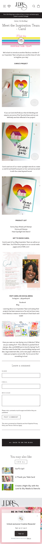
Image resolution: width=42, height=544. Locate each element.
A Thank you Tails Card (25, 477)
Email (5, 382)
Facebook (22, 302)
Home (16, 21)
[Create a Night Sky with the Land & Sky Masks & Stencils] (7, 487)
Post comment (11, 417)
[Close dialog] (40, 509)
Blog (17, 305)
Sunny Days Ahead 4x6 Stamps (21, 227)
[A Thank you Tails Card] (7, 479)
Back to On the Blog (22, 442)
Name (4, 371)
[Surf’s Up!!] (7, 470)
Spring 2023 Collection (26, 342)
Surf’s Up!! (19, 468)
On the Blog (23, 21)
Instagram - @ (17, 298)
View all (21, 462)
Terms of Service (13, 425)
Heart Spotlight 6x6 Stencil (21, 232)
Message (6, 393)
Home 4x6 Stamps (21, 229)
